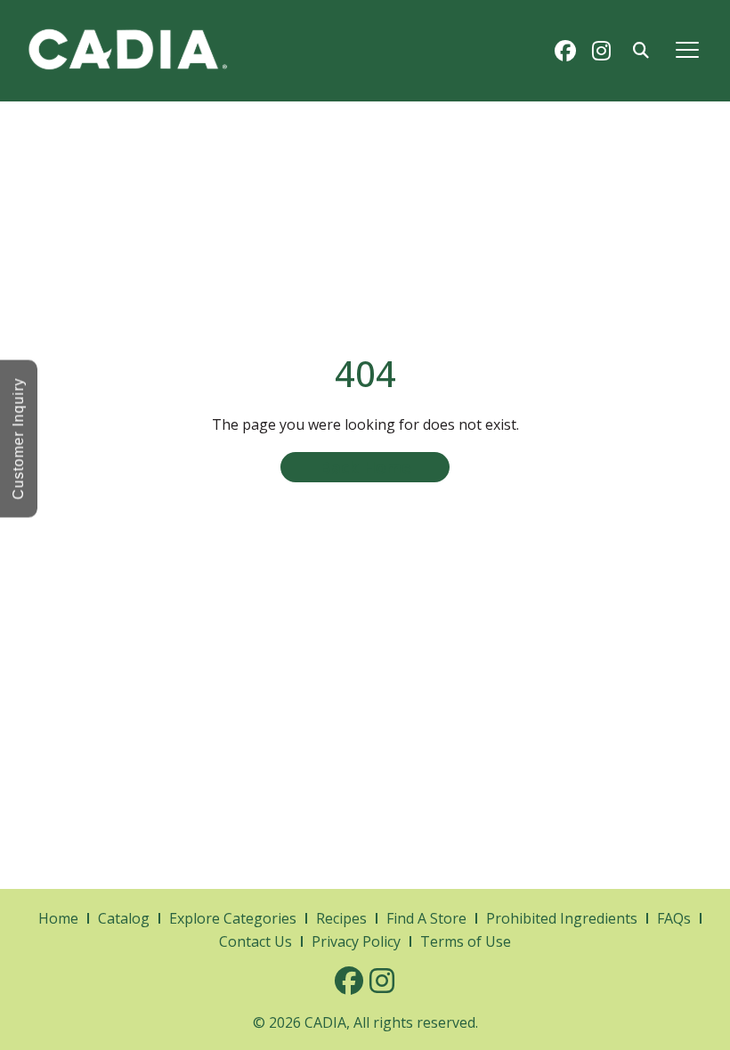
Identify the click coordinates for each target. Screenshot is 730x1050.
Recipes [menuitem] (341, 918)
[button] (686, 50)
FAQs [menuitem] (674, 918)
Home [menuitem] (58, 918)
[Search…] (641, 50)
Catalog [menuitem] (124, 918)
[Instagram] (601, 50)
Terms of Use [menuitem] (465, 941)
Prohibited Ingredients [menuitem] (561, 918)
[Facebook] (565, 50)
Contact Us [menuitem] (255, 941)
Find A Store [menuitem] (426, 918)
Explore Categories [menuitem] (232, 918)
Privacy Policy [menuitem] (356, 941)
